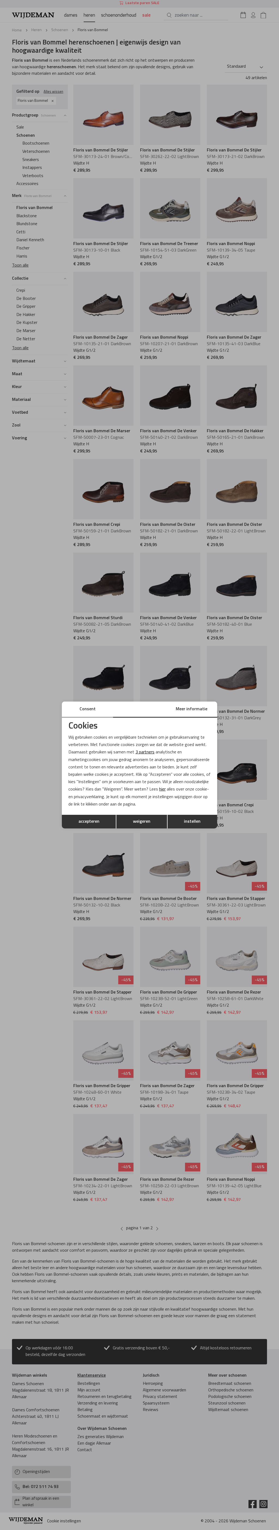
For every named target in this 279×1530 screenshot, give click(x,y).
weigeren (141, 821)
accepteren (88, 821)
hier (162, 789)
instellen (192, 821)
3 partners (144, 752)
